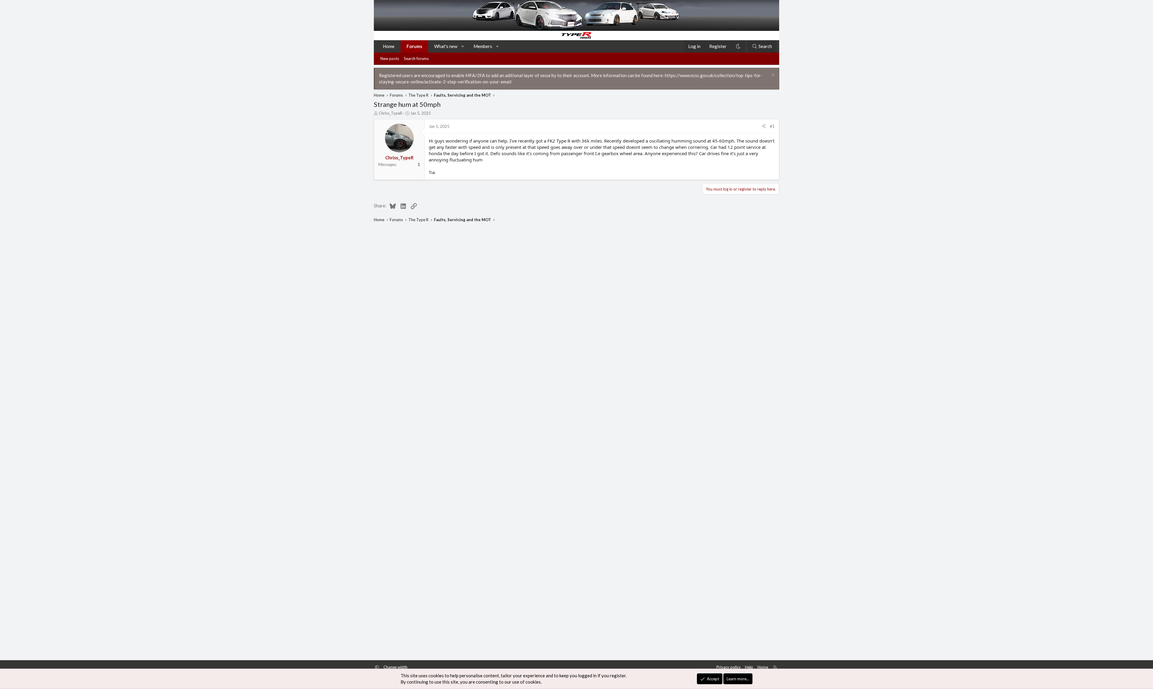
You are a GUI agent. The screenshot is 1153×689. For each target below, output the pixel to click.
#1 (772, 126)
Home (389, 46)
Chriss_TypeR (390, 113)
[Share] (764, 126)
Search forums (416, 58)
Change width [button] (395, 667)
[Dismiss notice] (772, 75)
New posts (389, 58)
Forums (414, 46)
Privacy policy (728, 667)
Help (749, 667)
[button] (463, 46)
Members (483, 46)
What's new (445, 46)
